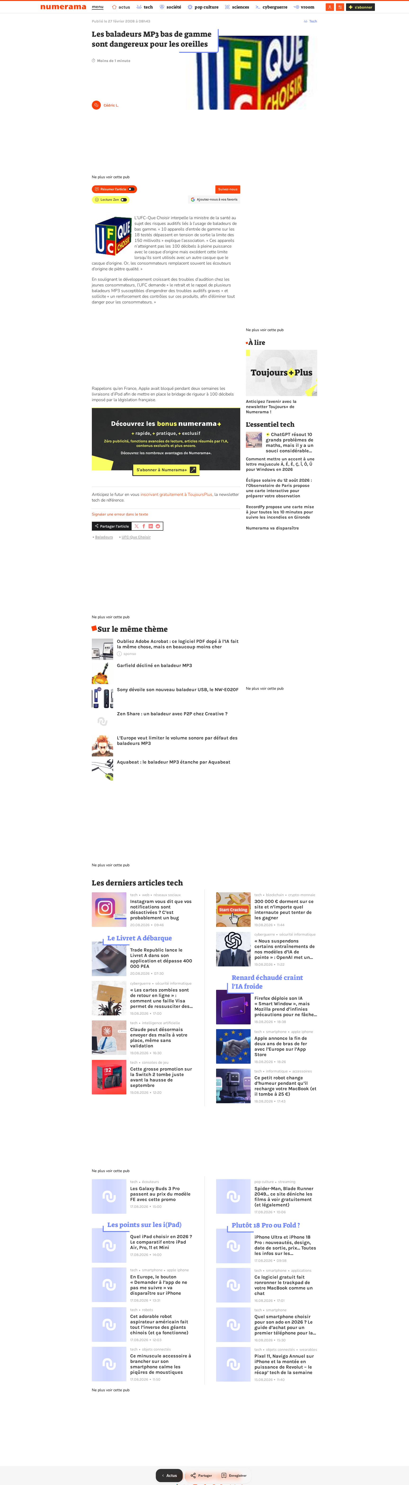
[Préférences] (340, 7)
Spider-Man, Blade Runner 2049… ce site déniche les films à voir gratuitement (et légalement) (283, 1197)
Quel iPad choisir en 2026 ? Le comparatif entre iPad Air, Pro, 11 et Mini (161, 1242)
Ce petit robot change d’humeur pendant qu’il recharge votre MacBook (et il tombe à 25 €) (285, 1086)
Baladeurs (104, 537)
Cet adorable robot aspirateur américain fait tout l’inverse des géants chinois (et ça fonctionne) (159, 1324)
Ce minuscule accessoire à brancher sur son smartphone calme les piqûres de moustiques (160, 1364)
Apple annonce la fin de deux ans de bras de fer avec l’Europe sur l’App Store (280, 1046)
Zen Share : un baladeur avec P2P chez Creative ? (172, 713)
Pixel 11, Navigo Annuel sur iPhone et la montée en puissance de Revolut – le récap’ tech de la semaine (284, 1364)
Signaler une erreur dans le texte (120, 514)
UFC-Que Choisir (136, 537)
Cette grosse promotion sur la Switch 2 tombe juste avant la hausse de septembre (161, 1077)
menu (97, 6)
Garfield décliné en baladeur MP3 (154, 665)
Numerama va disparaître (272, 528)
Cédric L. (111, 105)
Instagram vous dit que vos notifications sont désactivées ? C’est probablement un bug (161, 909)
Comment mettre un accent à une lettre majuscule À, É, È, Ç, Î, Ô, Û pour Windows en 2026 (280, 464)
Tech (313, 21)
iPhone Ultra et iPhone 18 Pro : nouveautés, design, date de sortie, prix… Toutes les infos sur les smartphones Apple (285, 1245)
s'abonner (363, 7)
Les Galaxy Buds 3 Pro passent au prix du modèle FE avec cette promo (160, 1194)
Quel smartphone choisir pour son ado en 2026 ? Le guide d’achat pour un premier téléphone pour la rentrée (283, 1325)
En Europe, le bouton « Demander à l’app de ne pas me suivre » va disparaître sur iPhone (158, 1285)
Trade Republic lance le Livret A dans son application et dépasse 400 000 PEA (161, 958)
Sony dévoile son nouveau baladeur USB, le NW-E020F (178, 689)
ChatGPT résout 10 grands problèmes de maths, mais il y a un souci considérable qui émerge (289, 443)
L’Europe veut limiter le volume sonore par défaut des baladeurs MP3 (177, 740)
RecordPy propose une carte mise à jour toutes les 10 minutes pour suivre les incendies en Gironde (280, 512)
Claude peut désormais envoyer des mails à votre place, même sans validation (158, 1038)
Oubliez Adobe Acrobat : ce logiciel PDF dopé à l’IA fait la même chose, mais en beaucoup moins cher (178, 644)
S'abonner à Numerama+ (162, 469)
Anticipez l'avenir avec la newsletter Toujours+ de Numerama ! (271, 406)
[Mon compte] (330, 7)
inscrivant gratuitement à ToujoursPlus (176, 494)
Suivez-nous (227, 189)
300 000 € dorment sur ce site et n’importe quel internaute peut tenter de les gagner (284, 909)
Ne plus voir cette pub (110, 177)
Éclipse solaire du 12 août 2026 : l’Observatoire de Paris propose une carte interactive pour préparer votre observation (279, 488)
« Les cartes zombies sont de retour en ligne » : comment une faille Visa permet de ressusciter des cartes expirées (160, 998)
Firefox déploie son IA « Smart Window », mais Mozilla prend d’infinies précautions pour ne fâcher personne (285, 1006)
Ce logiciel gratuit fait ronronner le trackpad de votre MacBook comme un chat (283, 1285)
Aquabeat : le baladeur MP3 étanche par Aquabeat (173, 762)
